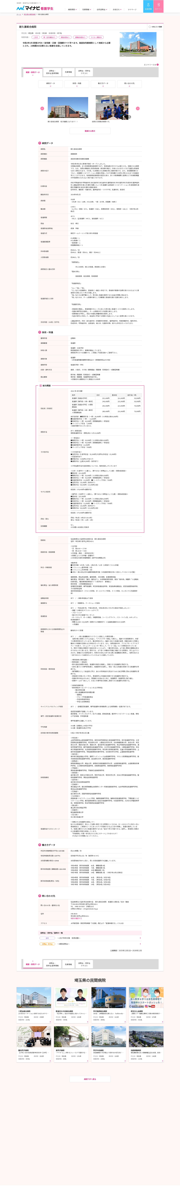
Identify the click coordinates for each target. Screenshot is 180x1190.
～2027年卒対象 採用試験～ (63, 938)
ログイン (158, 9)
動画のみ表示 (90, 131)
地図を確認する (76, 918)
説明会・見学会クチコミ (84, 72)
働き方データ (103, 83)
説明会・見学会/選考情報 (52, 72)
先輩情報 (68, 72)
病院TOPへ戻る (90, 1079)
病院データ (50, 83)
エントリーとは (150, 64)
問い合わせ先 (129, 83)
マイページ (132, 9)
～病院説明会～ (56, 944)
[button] (42, 108)
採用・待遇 (77, 83)
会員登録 (148, 9)
